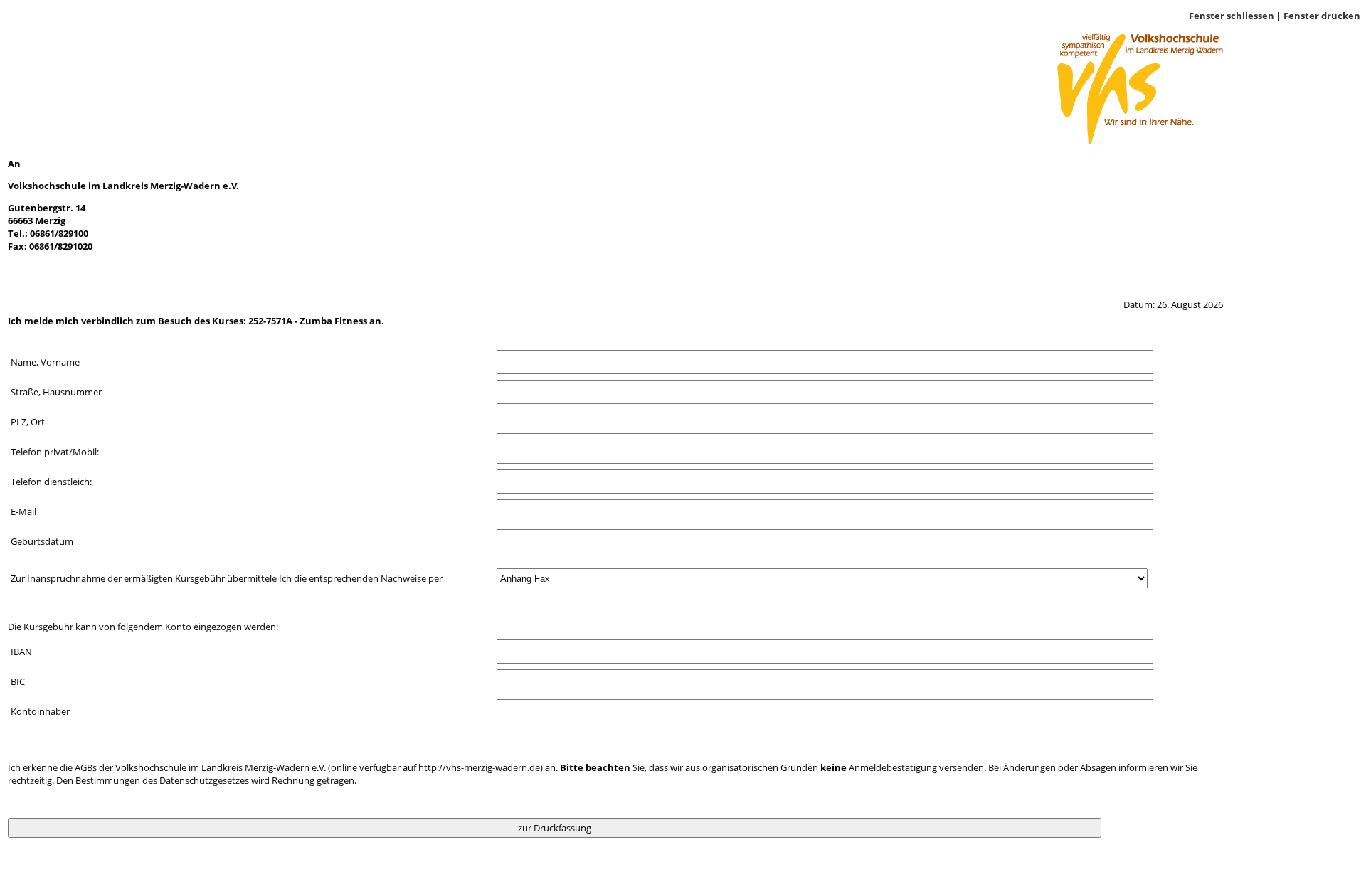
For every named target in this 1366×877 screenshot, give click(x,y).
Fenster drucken (1321, 15)
